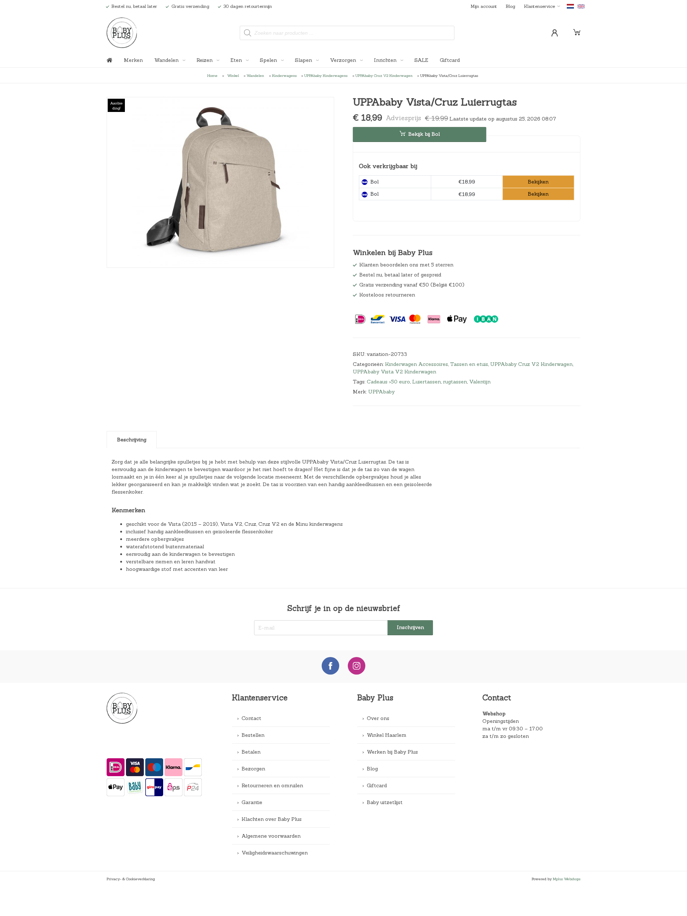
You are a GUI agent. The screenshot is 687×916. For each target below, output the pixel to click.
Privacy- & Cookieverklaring (131, 878)
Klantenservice (539, 6)
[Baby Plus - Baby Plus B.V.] (122, 33)
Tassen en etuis (469, 364)
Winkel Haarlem (386, 735)
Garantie (252, 802)
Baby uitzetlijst (385, 802)
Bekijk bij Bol (424, 134)
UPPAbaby (381, 391)
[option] (220, 182)
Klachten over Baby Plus (272, 819)
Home (212, 75)
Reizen (205, 60)
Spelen (269, 60)
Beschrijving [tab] (131, 439)
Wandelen (167, 60)
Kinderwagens (284, 75)
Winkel (233, 75)
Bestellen (253, 735)
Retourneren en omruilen (272, 785)
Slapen (304, 60)
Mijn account (484, 6)
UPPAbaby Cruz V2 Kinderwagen (384, 75)
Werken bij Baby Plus (392, 752)
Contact (251, 718)
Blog (510, 6)
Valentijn (480, 381)
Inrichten (386, 60)
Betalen (251, 752)
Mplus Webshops (566, 878)
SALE (421, 60)
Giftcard (450, 60)
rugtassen (455, 381)
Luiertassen (426, 381)
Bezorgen (253, 768)
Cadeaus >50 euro (388, 381)
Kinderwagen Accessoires (416, 364)
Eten (236, 60)
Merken (133, 60)
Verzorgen (343, 60)
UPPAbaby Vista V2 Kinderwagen (394, 371)
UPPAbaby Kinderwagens (325, 75)
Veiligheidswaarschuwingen (275, 852)
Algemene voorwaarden (271, 836)
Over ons (378, 718)
